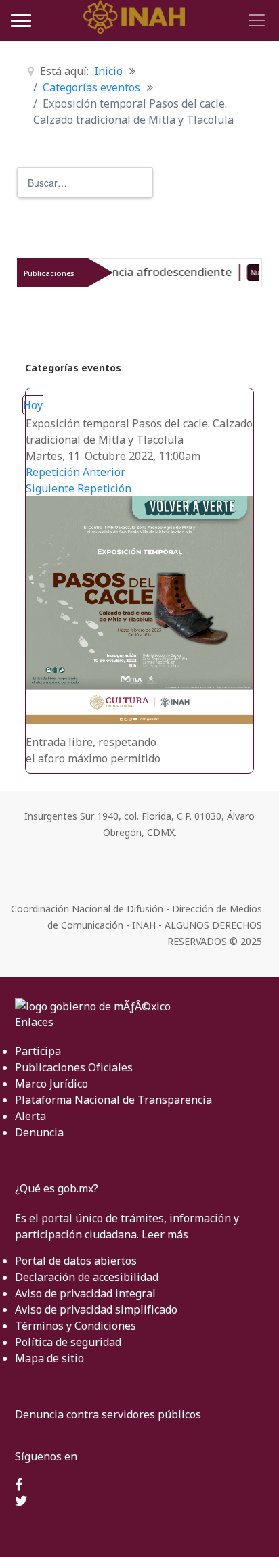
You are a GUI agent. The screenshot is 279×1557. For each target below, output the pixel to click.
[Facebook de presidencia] (18, 1485)
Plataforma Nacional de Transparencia (113, 1099)
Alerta (30, 1116)
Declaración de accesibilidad (86, 1277)
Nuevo (238, 272)
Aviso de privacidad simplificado (96, 1309)
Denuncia (39, 1132)
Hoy (33, 405)
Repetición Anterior (75, 472)
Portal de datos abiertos (76, 1260)
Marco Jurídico (51, 1083)
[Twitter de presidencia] (21, 1501)
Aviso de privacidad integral (85, 1293)
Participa (38, 1051)
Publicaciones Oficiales (74, 1067)
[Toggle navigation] (254, 20)
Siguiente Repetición (78, 488)
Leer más (165, 1234)
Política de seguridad (68, 1341)
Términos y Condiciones (75, 1325)
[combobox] (85, 182)
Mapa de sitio (49, 1358)
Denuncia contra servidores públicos (108, 1414)
